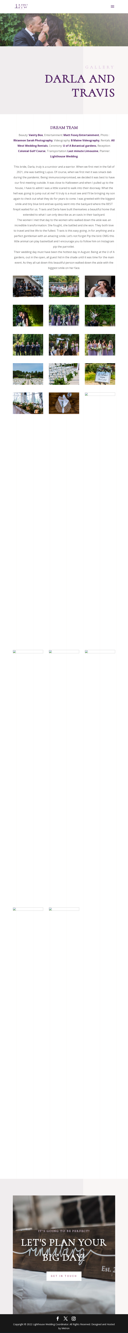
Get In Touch (64, 1276)
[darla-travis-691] (100, 394)
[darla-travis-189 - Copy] (64, 383)
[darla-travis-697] (64, 652)
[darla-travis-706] (28, 909)
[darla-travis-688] (64, 413)
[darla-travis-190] (28, 383)
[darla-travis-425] (28, 354)
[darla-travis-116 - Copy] (100, 296)
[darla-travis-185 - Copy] (100, 383)
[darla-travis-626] (100, 325)
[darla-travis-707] (64, 909)
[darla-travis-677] (28, 413)
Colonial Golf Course (32, 151)
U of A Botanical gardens (79, 146)
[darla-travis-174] (28, 325)
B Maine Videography (85, 140)
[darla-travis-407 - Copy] (100, 354)
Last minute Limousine (83, 151)
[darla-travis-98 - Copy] (64, 296)
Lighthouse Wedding (64, 156)
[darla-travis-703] (100, 652)
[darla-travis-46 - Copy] (28, 296)
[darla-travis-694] (28, 652)
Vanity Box (36, 135)
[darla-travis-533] (64, 325)
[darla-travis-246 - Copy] (64, 354)
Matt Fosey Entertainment (81, 135)
